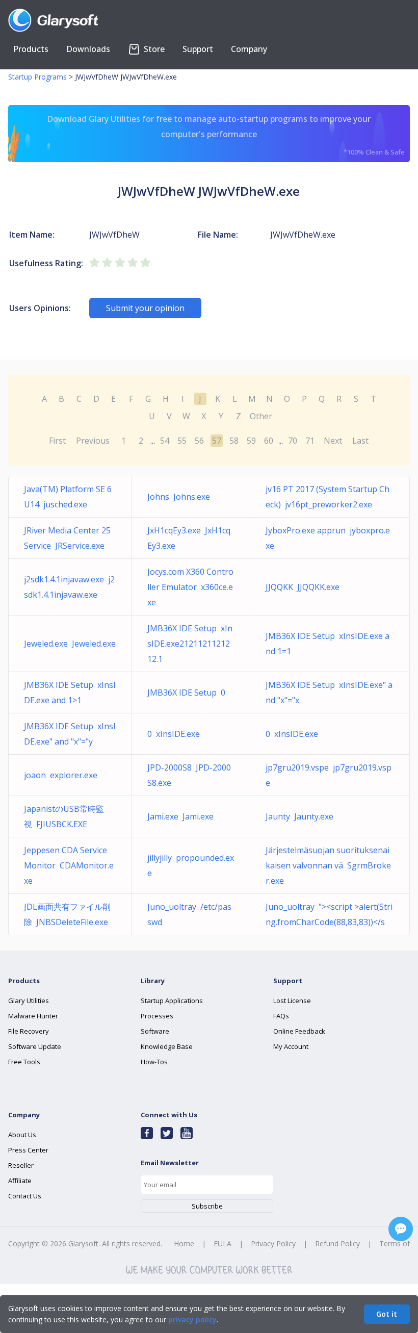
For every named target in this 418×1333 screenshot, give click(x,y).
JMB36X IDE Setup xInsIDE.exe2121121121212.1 (189, 643)
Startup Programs (37, 77)
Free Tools (24, 1061)
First (57, 440)
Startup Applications (172, 1000)
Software (155, 1031)
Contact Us (24, 1195)
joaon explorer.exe (60, 775)
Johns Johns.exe (178, 496)
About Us (22, 1134)
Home (184, 1243)
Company (249, 49)
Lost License (292, 1000)
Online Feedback (299, 1031)
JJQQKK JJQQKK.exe (302, 587)
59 (251, 440)
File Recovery (28, 1031)
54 (164, 440)
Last (360, 440)
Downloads (88, 49)
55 (182, 440)
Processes (157, 1015)
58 (234, 440)
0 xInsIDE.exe (173, 733)
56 (199, 440)
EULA (222, 1243)
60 (268, 440)
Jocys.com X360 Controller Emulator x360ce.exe (190, 587)
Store (153, 49)
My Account (290, 1046)
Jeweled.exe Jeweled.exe (70, 643)
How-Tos (154, 1061)
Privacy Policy (273, 1243)
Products (30, 49)
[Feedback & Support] (400, 1229)
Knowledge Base (167, 1046)
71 (310, 440)
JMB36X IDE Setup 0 (186, 692)
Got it (386, 1314)
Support (197, 49)
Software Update (34, 1046)
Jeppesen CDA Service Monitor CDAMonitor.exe (69, 865)
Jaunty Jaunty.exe (299, 816)
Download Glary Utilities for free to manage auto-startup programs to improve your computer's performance (225, 135)
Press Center (28, 1150)
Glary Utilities (28, 1000)
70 (292, 440)
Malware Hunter (33, 1015)
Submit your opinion (145, 308)
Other (261, 416)
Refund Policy (337, 1243)
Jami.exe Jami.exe (180, 816)
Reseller (21, 1165)
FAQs (281, 1015)
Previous (93, 440)
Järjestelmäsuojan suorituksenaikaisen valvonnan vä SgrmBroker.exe (328, 865)
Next (333, 440)
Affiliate (20, 1180)
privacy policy (192, 1319)
